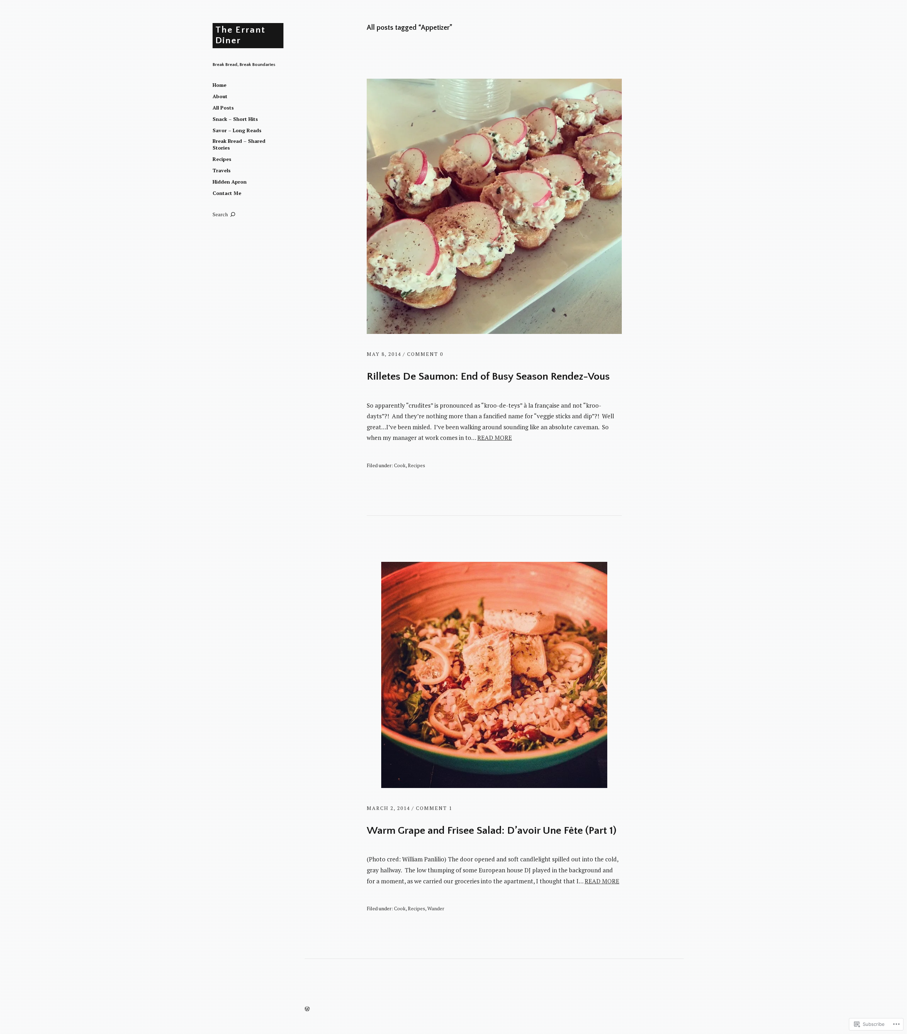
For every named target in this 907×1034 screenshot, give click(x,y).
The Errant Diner (240, 35)
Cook (400, 465)
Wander (435, 908)
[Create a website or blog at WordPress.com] (307, 1009)
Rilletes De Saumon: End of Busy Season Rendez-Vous (488, 376)
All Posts (223, 107)
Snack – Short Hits (235, 119)
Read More (494, 438)
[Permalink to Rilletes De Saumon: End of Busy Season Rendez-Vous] (494, 332)
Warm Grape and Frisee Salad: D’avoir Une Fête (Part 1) (491, 831)
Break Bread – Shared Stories (239, 144)
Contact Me (227, 193)
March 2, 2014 (388, 808)
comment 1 (434, 808)
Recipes (222, 159)
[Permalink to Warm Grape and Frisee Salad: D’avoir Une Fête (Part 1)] (494, 786)
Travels (222, 170)
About (220, 96)
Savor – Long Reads (237, 130)
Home (219, 85)
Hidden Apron (230, 181)
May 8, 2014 (384, 354)
